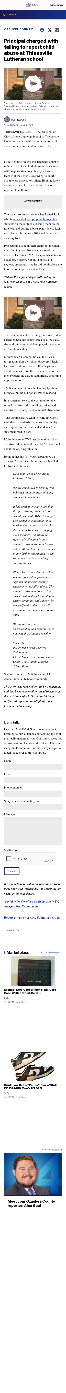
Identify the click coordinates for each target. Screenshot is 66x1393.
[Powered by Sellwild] (57, 1150)
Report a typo (12, 930)
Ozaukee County (18, 29)
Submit (12, 871)
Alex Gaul (21, 119)
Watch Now (56, 5)
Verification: (11, 850)
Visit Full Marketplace (51, 952)
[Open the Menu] (6, 5)
